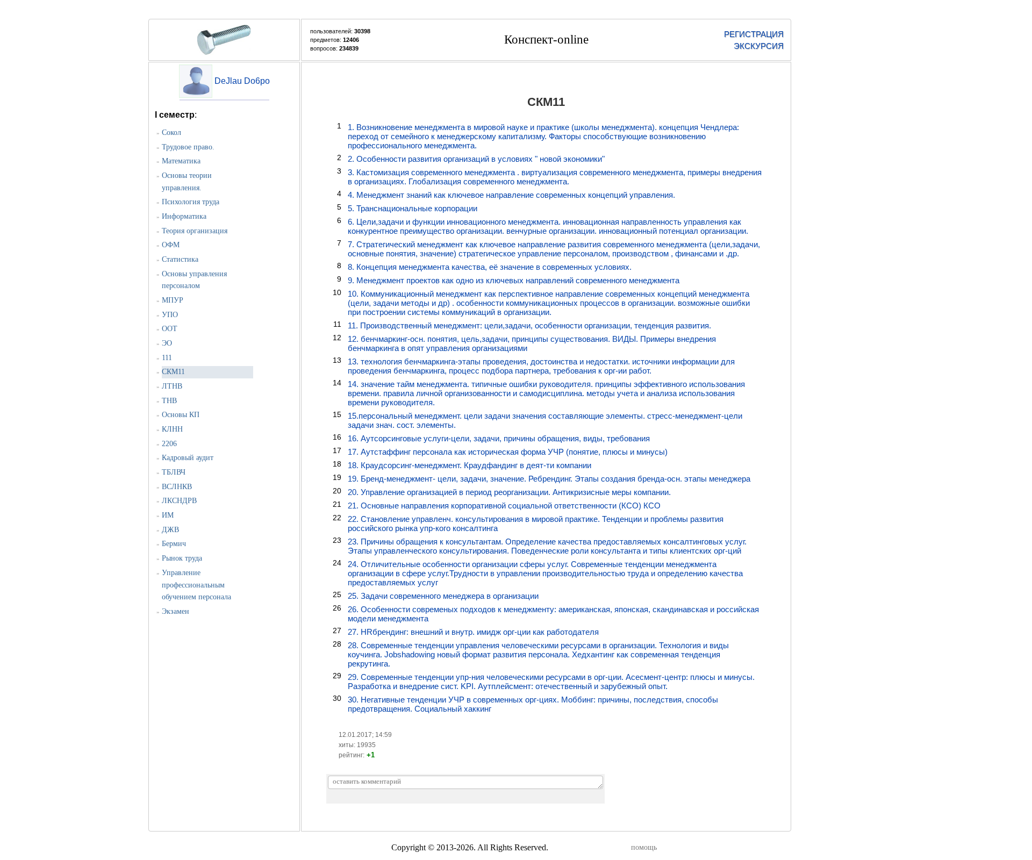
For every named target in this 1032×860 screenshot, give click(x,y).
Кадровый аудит (187, 458)
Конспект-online (546, 39)
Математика (181, 161)
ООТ (169, 329)
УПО (170, 315)
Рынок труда (182, 558)
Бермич (174, 544)
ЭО (167, 343)
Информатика (184, 216)
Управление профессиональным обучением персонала (196, 585)
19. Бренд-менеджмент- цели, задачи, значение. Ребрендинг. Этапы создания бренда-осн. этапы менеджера (549, 478)
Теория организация (194, 231)
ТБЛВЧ (173, 472)
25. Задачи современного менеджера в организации (443, 595)
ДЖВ (170, 530)
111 (167, 358)
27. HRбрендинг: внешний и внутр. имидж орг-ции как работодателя (473, 631)
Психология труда (190, 202)
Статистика (180, 259)
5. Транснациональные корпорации (412, 208)
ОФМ (171, 245)
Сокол (171, 132)
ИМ (168, 515)
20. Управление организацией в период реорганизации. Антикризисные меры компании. (509, 492)
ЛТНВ (172, 386)
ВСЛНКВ (177, 487)
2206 (169, 444)
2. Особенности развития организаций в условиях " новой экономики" (476, 158)
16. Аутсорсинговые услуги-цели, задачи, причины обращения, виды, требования (499, 438)
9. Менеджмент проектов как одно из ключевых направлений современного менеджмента (513, 280)
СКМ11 (173, 372)
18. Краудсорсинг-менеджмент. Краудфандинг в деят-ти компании (469, 465)
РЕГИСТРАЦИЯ (754, 34)
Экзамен (175, 611)
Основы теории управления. (187, 181)
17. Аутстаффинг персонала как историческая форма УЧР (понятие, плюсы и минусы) (508, 451)
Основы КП (180, 415)
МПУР (172, 300)
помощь (644, 847)
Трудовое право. (188, 147)
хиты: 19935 (357, 745)
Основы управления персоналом (194, 280)
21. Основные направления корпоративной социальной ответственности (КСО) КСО (504, 505)
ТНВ (169, 401)
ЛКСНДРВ (179, 501)
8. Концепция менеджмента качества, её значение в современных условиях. (490, 266)
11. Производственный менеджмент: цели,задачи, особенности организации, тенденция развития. (529, 325)
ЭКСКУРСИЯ (759, 46)
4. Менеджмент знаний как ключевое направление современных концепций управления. (511, 194)
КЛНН (172, 429)
